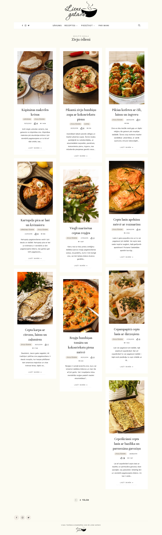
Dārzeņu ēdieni (27, 229)
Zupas (86, 124)
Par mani (104, 25)
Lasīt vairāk (34, 148)
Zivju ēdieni (39, 119)
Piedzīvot (87, 25)
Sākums (57, 25)
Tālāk (85, 500)
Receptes (70, 25)
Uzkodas (27, 119)
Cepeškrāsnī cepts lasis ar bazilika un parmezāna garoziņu (127, 443)
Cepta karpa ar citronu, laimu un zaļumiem (35, 334)
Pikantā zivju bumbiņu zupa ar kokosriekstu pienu (81, 114)
